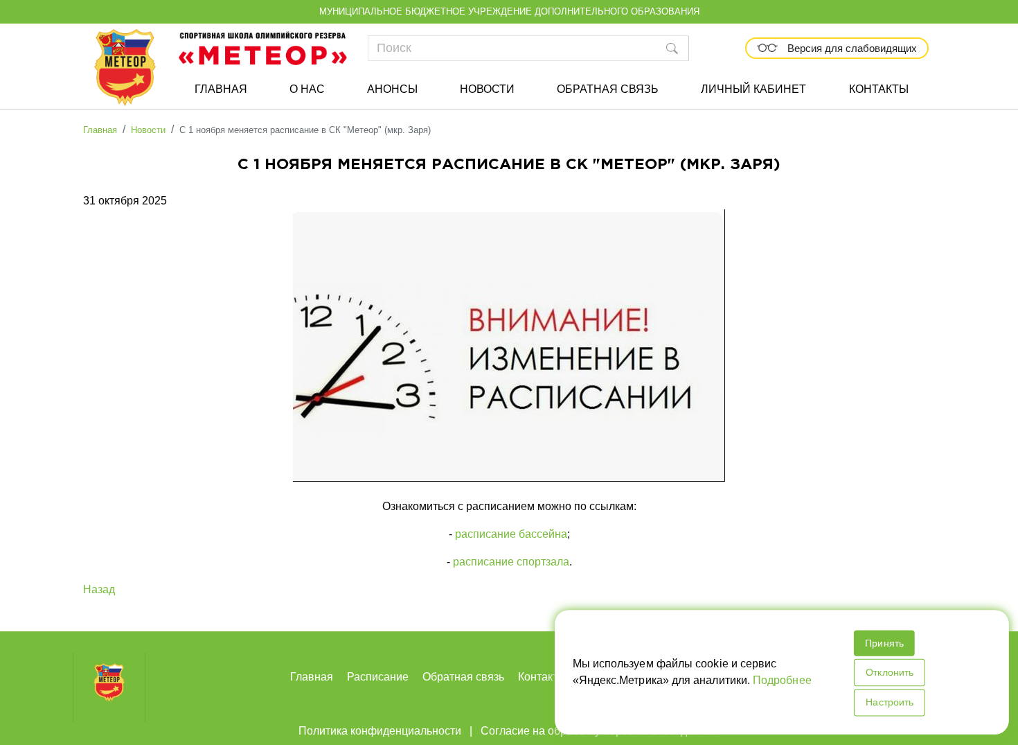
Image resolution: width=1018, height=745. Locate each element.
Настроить (888, 702)
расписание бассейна (511, 534)
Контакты (879, 89)
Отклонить (888, 672)
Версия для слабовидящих (851, 48)
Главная (221, 89)
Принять (883, 643)
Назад (99, 589)
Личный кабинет (753, 89)
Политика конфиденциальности (379, 731)
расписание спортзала (511, 562)
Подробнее (782, 680)
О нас (307, 89)
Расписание (378, 677)
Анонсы (392, 89)
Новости (487, 89)
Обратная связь (608, 89)
